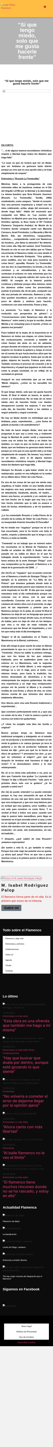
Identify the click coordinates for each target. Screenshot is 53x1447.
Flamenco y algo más (14, 938)
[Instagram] (22, 982)
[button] (33, 9)
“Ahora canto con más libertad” (22, 1129)
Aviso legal (26, 1326)
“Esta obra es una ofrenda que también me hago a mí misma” (26, 1025)
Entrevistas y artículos (14, 944)
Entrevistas (8, 1016)
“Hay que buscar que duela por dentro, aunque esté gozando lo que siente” (25, 1065)
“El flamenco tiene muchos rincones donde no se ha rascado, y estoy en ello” (26, 1189)
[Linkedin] (31, 982)
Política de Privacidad (26, 1332)
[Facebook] (13, 982)
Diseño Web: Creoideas (26, 1342)
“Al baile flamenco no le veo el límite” (24, 1155)
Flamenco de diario (11, 1221)
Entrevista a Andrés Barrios (15, 1260)
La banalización (9, 1234)
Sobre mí (11, 908)
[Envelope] (39, 982)
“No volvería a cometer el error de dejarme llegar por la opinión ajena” (25, 1101)
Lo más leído (21, 1016)
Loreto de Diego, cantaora (14, 1247)
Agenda (8, 960)
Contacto (9, 971)
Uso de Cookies (26, 1337)
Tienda (8, 965)
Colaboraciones (12, 949)
